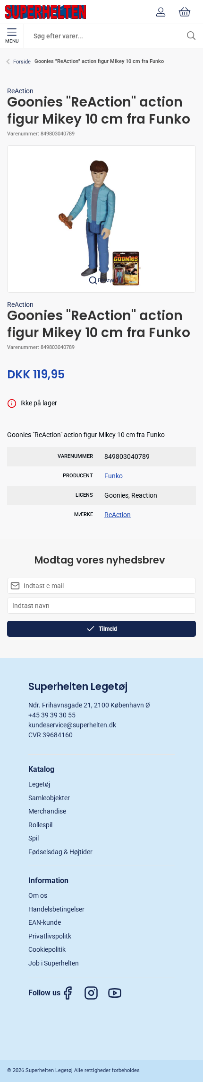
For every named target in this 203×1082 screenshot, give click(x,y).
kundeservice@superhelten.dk (72, 725)
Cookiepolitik (47, 949)
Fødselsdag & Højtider (60, 852)
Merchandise (47, 811)
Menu (11, 41)
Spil (33, 838)
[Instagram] (96, 993)
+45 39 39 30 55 (52, 715)
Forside (22, 62)
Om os (37, 895)
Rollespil (40, 825)
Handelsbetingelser (56, 909)
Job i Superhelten (53, 963)
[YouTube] (119, 993)
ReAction (20, 91)
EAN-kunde (44, 922)
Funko (113, 476)
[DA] (45, 12)
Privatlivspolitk (49, 936)
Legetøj (39, 784)
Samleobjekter (49, 798)
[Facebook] (72, 993)
